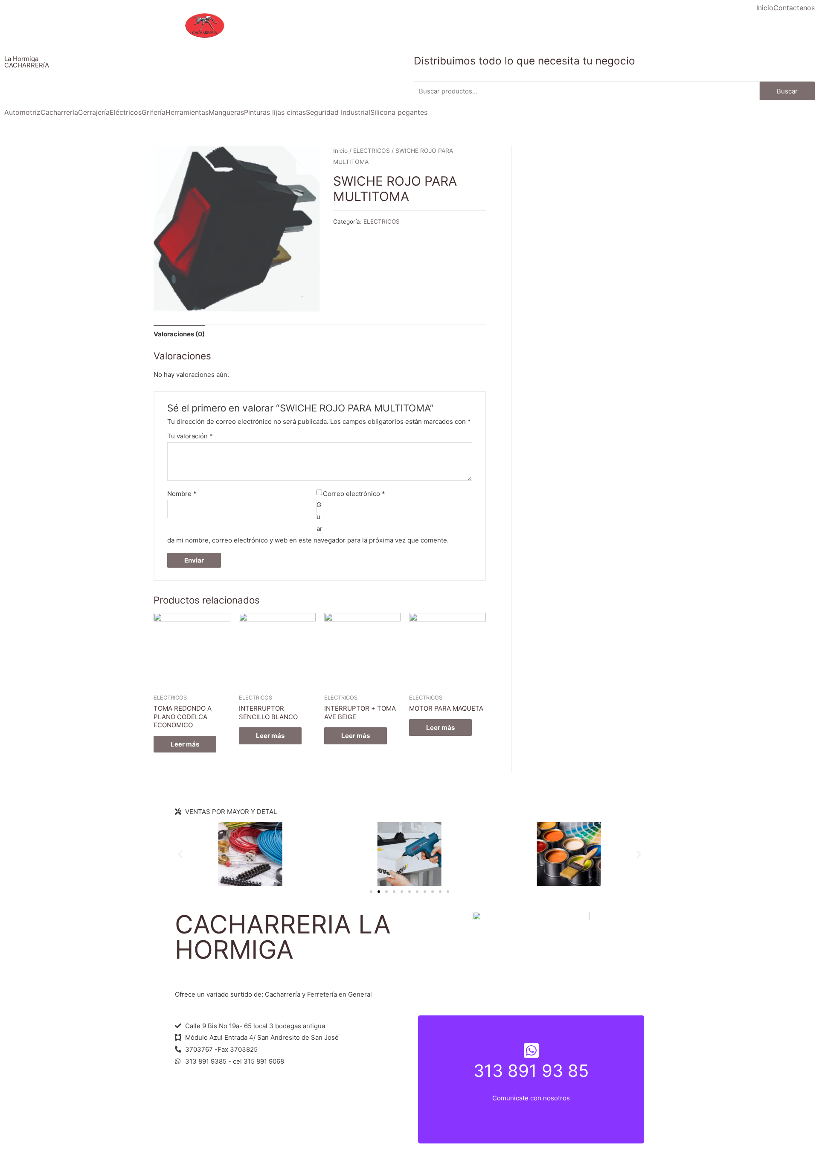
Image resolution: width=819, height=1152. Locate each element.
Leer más (185, 744)
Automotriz (22, 112)
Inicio (764, 7)
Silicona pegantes (398, 112)
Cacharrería (59, 112)
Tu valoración (190, 436)
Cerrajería (94, 112)
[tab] (179, 334)
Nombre (182, 494)
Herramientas (187, 112)
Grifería (154, 112)
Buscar (787, 91)
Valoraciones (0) (179, 334)
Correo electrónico (354, 494)
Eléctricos (126, 112)
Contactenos (794, 7)
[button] (371, 891)
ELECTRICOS (371, 150)
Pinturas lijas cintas (275, 112)
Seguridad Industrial (338, 112)
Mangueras (226, 112)
